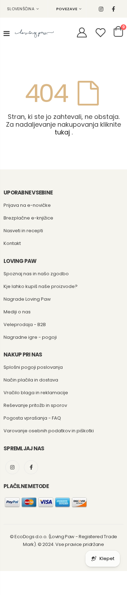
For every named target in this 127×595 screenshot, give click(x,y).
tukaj (62, 132)
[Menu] (7, 33)
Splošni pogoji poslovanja (33, 367)
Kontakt (12, 243)
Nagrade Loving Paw (27, 299)
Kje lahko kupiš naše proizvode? (41, 286)
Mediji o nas (17, 311)
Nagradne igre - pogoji (30, 337)
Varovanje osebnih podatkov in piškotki (49, 430)
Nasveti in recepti (23, 230)
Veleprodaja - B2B (25, 324)
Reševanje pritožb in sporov (35, 405)
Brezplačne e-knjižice (28, 218)
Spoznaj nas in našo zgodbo (36, 273)
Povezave (66, 9)
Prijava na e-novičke (27, 205)
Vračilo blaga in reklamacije (36, 392)
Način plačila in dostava (31, 380)
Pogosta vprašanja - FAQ (32, 418)
